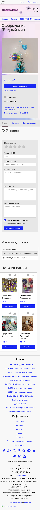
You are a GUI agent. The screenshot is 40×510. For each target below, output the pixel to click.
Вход (22, 2)
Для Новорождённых (20, 400)
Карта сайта (19, 445)
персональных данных (16, 223)
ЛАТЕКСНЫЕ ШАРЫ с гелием (20, 372)
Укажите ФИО (9, 153)
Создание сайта (15, 502)
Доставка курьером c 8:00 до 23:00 (16, 113)
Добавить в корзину (20, 86)
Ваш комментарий (11, 203)
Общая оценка (10, 143)
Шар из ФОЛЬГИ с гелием (20, 380)
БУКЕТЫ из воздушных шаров (20, 392)
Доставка (15, 123)
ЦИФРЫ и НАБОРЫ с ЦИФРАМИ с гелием (20, 376)
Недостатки (9, 186)
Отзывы (5, 123)
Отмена (9, 303)
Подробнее (9, 306)
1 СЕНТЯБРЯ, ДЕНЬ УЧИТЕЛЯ (20, 364)
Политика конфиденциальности (19, 441)
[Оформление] (9, 285)
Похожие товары (29, 123)
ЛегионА (27, 502)
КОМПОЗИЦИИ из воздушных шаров (20, 384)
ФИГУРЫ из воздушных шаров (20, 388)
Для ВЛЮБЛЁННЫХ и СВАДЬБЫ (20, 396)
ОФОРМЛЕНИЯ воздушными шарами (20, 408)
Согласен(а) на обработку (17, 222)
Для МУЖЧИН (20, 404)
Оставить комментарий (13, 228)
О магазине (19, 421)
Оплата (19, 429)
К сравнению (12, 101)
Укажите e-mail (10, 161)
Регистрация (33, 2)
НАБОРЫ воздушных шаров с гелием (20, 368)
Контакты (19, 437)
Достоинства (9, 169)
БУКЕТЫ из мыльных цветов (20, 412)
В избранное (11, 97)
